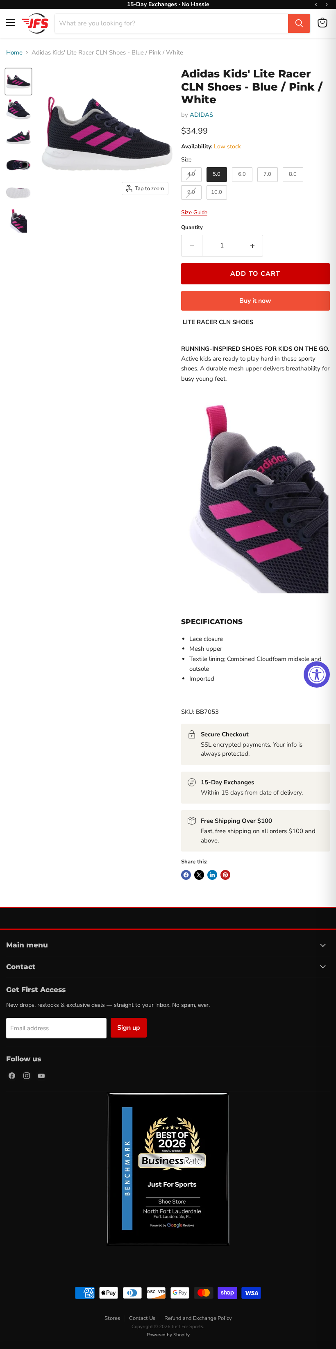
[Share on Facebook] (186, 875)
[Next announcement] (326, 4)
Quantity (192, 228)
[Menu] (10, 22)
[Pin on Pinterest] (225, 875)
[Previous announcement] (315, 4)
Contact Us (142, 1318)
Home (14, 52)
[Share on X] (199, 875)
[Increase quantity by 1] (252, 245)
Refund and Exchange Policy (198, 1318)
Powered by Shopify (168, 1334)
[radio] (191, 174)
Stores (112, 1318)
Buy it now (255, 300)
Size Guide (194, 212)
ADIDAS (201, 115)
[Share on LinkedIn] (212, 875)
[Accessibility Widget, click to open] (317, 674)
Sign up (128, 1027)
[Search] (299, 23)
